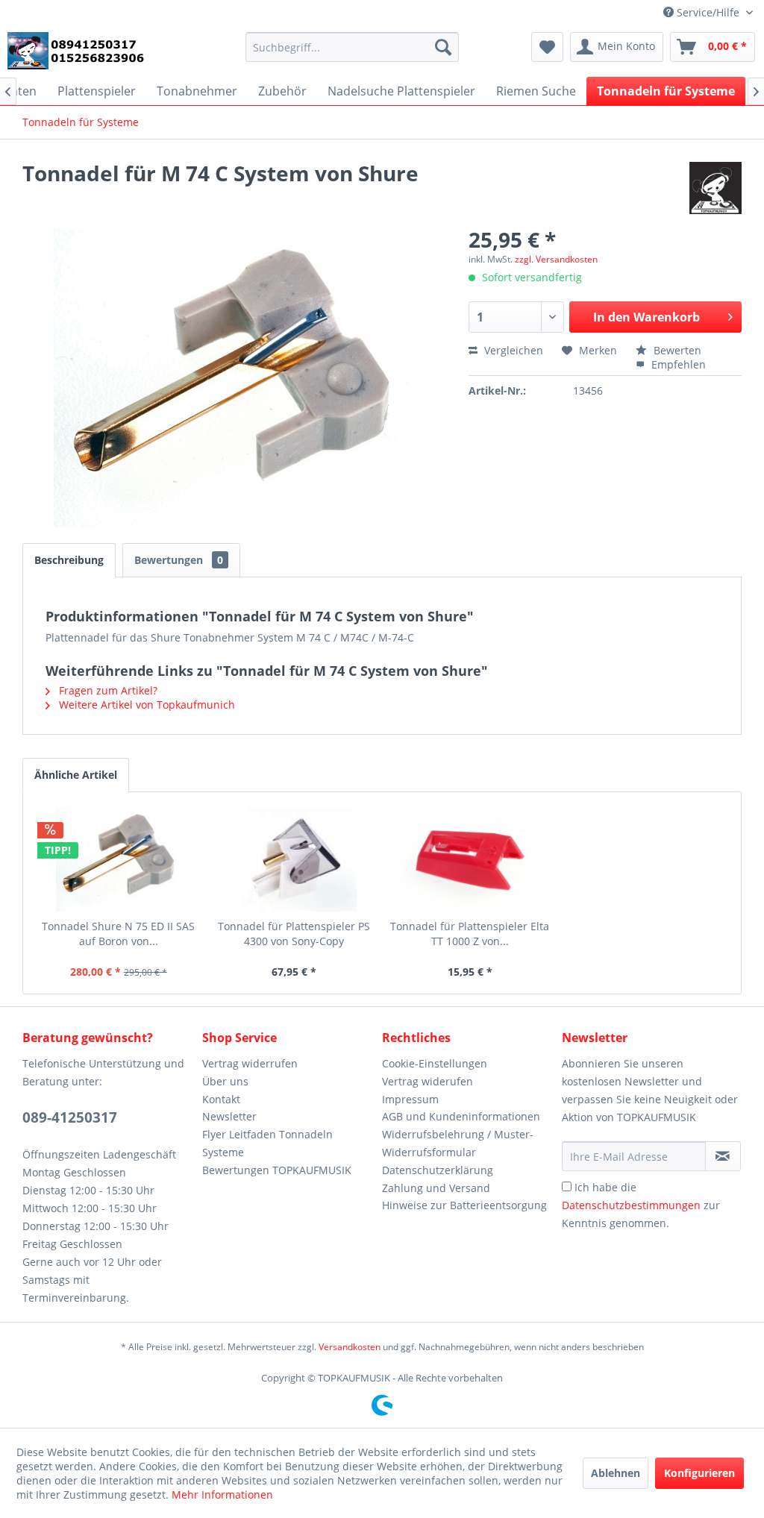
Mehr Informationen (222, 1494)
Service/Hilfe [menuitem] (708, 12)
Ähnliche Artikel (75, 775)
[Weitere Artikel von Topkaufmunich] (715, 188)
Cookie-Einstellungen (434, 1063)
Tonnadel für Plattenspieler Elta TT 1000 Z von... (469, 933)
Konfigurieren (699, 1473)
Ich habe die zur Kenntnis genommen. (641, 1205)
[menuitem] (352, 47)
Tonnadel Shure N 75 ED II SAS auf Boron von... (118, 933)
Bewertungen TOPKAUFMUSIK (276, 1170)
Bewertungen (178, 560)
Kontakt (221, 1099)
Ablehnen (615, 1473)
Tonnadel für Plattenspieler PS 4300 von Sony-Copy (294, 933)
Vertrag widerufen (427, 1081)
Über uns (225, 1081)
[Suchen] (443, 47)
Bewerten (676, 350)
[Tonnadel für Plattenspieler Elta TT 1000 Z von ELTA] (470, 859)
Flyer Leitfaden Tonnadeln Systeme (267, 1143)
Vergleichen (512, 350)
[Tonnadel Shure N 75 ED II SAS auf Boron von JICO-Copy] (118, 859)
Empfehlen (677, 364)
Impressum (410, 1099)
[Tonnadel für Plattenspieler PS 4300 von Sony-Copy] (294, 859)
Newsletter (229, 1116)
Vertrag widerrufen (250, 1063)
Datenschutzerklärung (437, 1170)
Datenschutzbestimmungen (631, 1205)
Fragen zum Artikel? (106, 690)
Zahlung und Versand (436, 1188)
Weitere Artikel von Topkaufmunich (145, 704)
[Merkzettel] (547, 47)
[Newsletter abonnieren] (723, 1156)
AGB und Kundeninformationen (461, 1116)
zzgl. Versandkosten (556, 259)
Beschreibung (69, 560)
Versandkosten (350, 1346)
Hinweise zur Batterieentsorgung (464, 1205)
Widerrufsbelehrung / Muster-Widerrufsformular (457, 1143)
